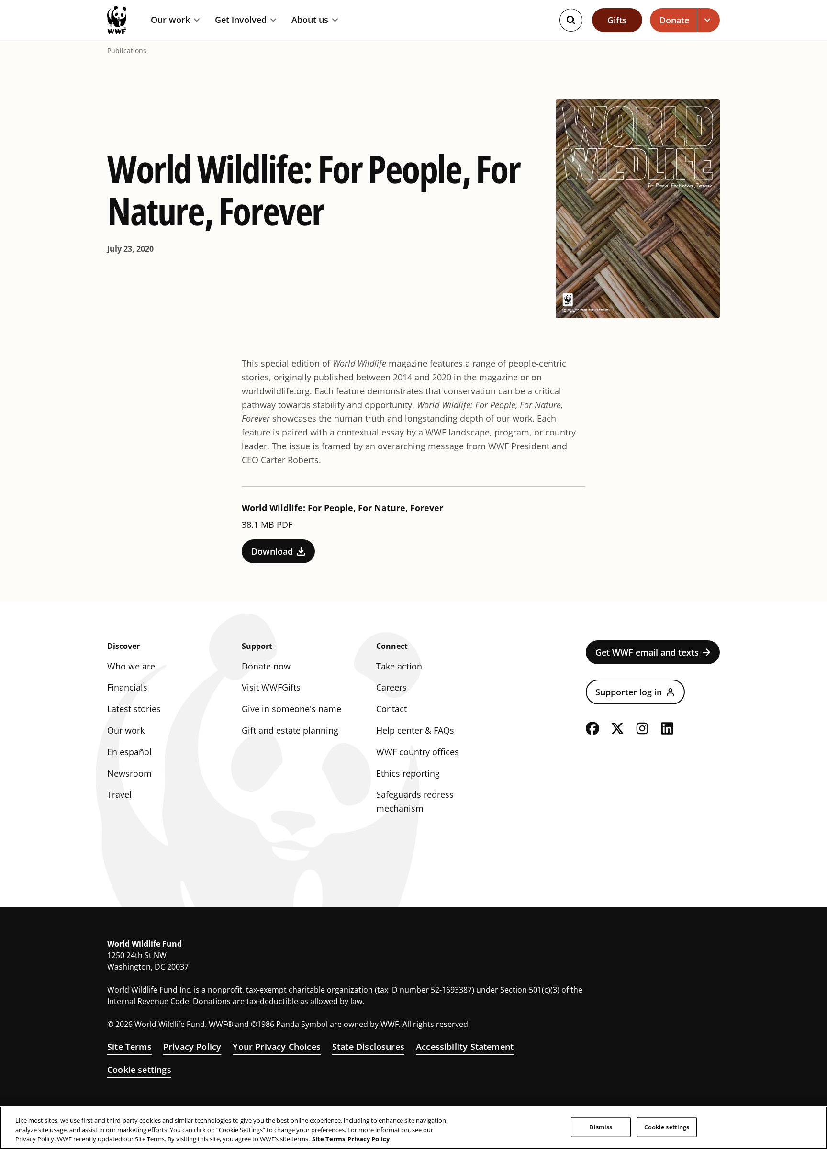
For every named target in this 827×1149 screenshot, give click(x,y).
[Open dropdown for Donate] (708, 20)
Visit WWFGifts (271, 687)
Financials (127, 687)
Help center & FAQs (415, 730)
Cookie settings (139, 1069)
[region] (413, 1127)
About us (309, 20)
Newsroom (129, 773)
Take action (399, 666)
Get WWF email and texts (647, 652)
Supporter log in (628, 692)
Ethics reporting (408, 773)
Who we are (131, 666)
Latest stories (134, 708)
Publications (126, 50)
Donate (674, 20)
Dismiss (601, 1126)
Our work (170, 20)
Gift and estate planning (290, 730)
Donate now (266, 666)
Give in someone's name (291, 708)
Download (272, 551)
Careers (391, 687)
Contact (391, 708)
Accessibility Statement (465, 1046)
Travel (119, 794)
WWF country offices (417, 752)
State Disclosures (368, 1046)
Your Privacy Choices (277, 1046)
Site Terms (129, 1046)
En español (129, 752)
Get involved (241, 20)
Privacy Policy (192, 1046)
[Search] (570, 20)
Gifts (617, 20)
